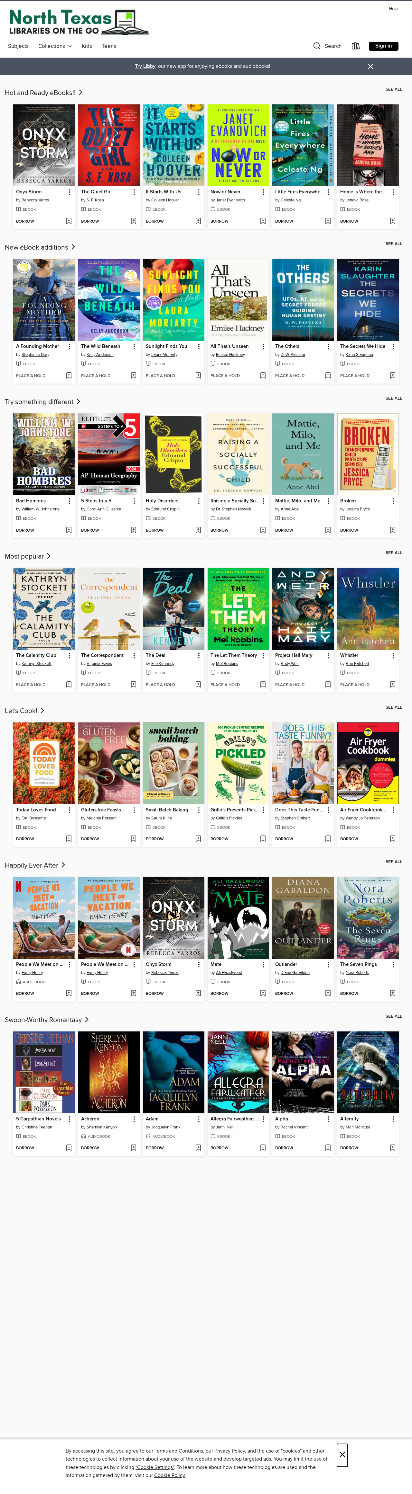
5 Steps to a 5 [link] (96, 501)
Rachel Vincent (294, 1127)
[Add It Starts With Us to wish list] (198, 221)
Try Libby (145, 66)
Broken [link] (348, 501)
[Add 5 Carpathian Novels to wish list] (69, 1148)
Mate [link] (216, 965)
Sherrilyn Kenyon (102, 1127)
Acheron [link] (90, 1119)
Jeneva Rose (357, 200)
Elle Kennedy (162, 663)
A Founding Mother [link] (37, 346)
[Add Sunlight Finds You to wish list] (198, 376)
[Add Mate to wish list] (263, 994)
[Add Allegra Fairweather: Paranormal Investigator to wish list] (263, 1148)
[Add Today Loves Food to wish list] (69, 839)
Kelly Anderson (100, 354)
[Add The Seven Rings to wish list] (393, 994)
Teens (109, 46)
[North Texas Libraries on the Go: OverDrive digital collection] (78, 21)
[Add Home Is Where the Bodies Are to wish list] (393, 221)
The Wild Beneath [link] (100, 346)
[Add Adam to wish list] (198, 1148)
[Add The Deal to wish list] (198, 685)
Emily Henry (32, 972)
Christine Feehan (37, 1127)
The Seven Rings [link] (358, 965)
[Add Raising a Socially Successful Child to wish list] (263, 530)
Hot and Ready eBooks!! (41, 93)
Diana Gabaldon (295, 972)
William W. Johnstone (41, 509)
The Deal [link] (155, 656)
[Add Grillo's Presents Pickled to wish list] (263, 839)
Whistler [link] (349, 656)
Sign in (383, 45)
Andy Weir (290, 663)
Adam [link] (152, 1119)
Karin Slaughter (359, 354)
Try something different (40, 402)
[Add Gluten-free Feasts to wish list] (133, 839)
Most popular (25, 557)
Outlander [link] (286, 965)
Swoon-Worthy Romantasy (44, 1020)
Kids (87, 46)
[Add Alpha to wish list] (328, 1148)
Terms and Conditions (178, 1451)
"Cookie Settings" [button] (155, 1467)
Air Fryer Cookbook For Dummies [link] (365, 810)
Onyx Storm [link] (29, 192)
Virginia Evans (99, 663)
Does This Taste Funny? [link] (300, 810)
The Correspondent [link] (102, 656)
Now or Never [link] (225, 192)
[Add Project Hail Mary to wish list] (328, 685)
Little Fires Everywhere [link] (299, 192)
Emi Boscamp (34, 818)
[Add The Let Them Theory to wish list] (263, 685)
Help (393, 8)
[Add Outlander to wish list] (328, 994)
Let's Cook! (22, 711)
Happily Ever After (32, 866)
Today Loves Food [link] (36, 810)
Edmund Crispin (165, 509)
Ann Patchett (357, 663)
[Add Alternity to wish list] (393, 1148)
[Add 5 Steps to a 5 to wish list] (133, 530)
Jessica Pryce (358, 509)
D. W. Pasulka (293, 354)
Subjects (18, 46)
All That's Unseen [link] (230, 346)
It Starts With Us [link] (163, 192)
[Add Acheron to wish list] (133, 1148)
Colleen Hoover (165, 200)
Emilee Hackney (230, 354)
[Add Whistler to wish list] (393, 685)
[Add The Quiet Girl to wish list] (133, 221)
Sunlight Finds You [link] (166, 346)
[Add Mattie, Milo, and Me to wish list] (328, 530)
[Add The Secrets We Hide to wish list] (393, 376)
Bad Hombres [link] (31, 501)
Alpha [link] (281, 1119)
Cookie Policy (169, 1475)
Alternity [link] (349, 1119)
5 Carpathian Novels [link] (38, 1119)
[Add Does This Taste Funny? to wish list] (328, 839)
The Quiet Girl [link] (96, 192)
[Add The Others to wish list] (328, 376)
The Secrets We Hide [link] (362, 346)
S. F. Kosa (95, 200)
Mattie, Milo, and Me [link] (297, 501)
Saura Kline (161, 818)
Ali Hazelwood (229, 972)
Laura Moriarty (164, 354)
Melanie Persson (102, 818)
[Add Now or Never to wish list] (263, 221)
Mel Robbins (227, 663)
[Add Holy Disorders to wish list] (198, 530)
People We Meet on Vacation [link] (41, 965)
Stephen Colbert (295, 818)
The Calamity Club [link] (36, 656)
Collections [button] (53, 46)
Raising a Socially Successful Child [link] (235, 501)
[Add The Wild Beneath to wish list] (133, 376)
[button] (326, 47)
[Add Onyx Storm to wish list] (69, 221)
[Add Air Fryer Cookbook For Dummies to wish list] (393, 839)
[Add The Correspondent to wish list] (133, 685)
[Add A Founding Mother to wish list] (69, 376)
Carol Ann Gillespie (104, 509)
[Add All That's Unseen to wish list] (263, 376)
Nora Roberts (357, 972)
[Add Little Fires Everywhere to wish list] (328, 221)
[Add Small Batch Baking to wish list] (198, 839)
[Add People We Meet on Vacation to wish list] (69, 994)
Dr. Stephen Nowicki (234, 509)
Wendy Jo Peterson (363, 818)
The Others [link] (287, 346)
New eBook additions (37, 247)
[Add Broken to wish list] (393, 530)
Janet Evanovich (230, 200)
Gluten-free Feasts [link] (101, 810)
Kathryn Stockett (37, 663)
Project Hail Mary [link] (294, 656)
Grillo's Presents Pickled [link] (235, 810)
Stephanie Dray (35, 354)
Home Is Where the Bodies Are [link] (365, 192)
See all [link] (394, 89)
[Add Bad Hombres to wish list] (69, 530)
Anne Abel (290, 509)
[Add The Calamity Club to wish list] (69, 685)
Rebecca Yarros (35, 200)
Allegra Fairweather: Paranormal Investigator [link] (235, 1119)
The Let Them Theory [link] (234, 656)
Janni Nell (225, 1127)
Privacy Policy (229, 1451)
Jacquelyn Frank (166, 1127)
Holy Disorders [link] (162, 501)
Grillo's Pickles (229, 818)
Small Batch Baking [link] (167, 810)
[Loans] (356, 47)
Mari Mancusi (358, 1127)
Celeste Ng (291, 200)
